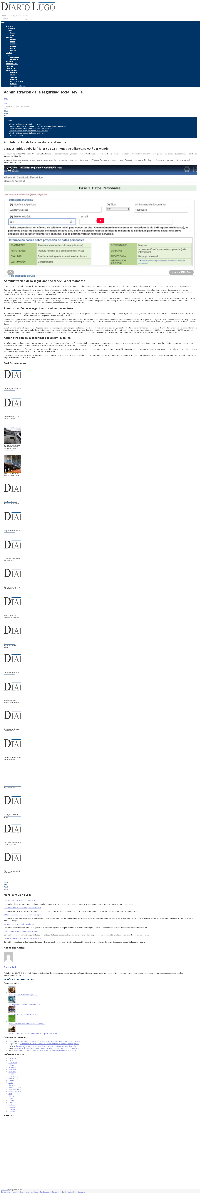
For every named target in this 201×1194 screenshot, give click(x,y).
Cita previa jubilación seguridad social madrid (21, 931)
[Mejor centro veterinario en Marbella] (11, 1012)
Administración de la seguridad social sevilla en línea (28, 131)
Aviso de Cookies (69, 1192)
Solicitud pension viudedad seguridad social (20, 924)
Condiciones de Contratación (51, 1192)
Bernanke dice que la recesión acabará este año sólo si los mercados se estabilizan (47, 1048)
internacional (13, 1078)
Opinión (13, 79)
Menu (3, 22)
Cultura (9, 31)
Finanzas (13, 48)
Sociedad (13, 73)
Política (9, 53)
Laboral (13, 50)
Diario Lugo (5, 1190)
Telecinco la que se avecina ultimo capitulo (20, 900)
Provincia (14, 59)
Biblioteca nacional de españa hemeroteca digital (22, 915)
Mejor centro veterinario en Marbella (22, 1014)
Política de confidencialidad (28, 1192)
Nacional (9, 62)
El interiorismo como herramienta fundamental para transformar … (33, 1033)
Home (6, 99)
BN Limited (10, 967)
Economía (9, 37)
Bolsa (12, 42)
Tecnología (10, 68)
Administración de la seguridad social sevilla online (27, 133)
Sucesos (13, 84)
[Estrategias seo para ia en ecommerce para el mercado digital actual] (11, 1002)
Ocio (12, 35)
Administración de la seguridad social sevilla (25, 124)
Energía (13, 46)
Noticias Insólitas (17, 86)
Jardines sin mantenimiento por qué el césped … (26, 1024)
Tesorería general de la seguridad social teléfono (22, 938)
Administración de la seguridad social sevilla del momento (30, 128)
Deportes (9, 66)
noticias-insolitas (14, 1091)
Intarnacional (12, 64)
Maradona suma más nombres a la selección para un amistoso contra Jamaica (50, 1041)
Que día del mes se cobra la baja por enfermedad (22, 907)
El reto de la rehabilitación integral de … (23, 995)
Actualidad (10, 28)
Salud (12, 75)
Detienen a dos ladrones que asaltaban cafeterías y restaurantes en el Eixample (46, 1046)
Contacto (81, 1192)
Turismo (13, 77)
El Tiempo (9, 26)
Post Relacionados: (16, 135)
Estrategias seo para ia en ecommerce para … (25, 1004)
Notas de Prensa (16, 81)
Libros (12, 33)
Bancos (13, 39)
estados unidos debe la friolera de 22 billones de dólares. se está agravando (37, 126)
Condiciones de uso (8, 1192)
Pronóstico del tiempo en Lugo (19, 979)
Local (8, 55)
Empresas (13, 44)
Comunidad (14, 57)
